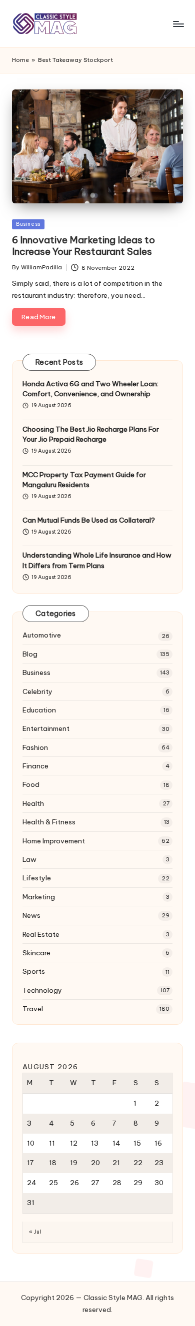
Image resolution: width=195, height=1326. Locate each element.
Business (28, 224)
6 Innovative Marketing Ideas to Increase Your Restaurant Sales (83, 245)
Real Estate (41, 934)
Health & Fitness (49, 821)
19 (74, 1162)
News (31, 915)
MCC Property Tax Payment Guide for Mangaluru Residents (84, 479)
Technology (42, 990)
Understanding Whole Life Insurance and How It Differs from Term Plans (97, 560)
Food (31, 784)
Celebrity (37, 691)
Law (29, 859)
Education (39, 709)
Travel (32, 1008)
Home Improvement (53, 840)
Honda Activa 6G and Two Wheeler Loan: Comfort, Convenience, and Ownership (90, 388)
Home (20, 59)
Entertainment (46, 728)
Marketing (38, 896)
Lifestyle (36, 877)
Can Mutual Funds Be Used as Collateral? (88, 520)
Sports (33, 971)
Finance (35, 765)
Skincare (36, 952)
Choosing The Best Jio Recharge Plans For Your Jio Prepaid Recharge (90, 434)
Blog (30, 654)
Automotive (41, 635)
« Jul (35, 1232)
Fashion (35, 747)
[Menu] (178, 23)
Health (33, 803)
